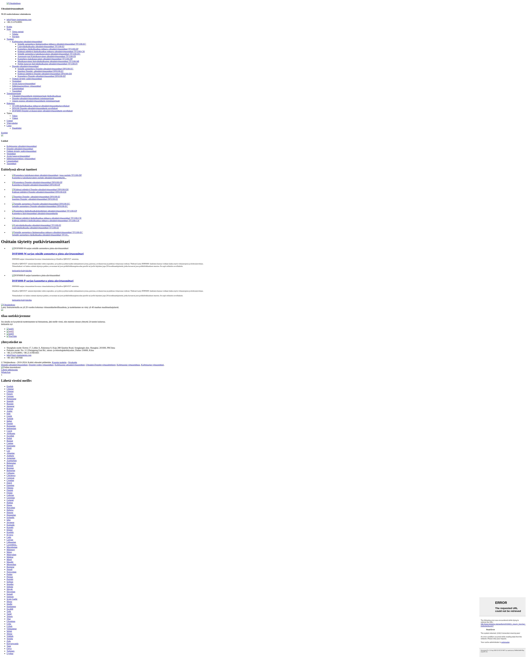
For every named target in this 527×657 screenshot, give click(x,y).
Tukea (14, 116)
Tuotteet (10, 39)
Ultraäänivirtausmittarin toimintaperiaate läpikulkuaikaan (36, 96)
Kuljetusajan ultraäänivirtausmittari (27, 41)
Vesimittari (16, 81)
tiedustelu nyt (7, 324)
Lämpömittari (18, 88)
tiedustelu (16, 271)
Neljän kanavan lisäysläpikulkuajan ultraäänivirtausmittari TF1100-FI (47, 64)
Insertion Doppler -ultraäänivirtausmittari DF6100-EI (40, 71)
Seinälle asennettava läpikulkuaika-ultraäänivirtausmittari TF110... (40, 235)
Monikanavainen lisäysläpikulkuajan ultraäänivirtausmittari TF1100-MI (48, 61)
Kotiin (9, 27)
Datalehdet (16, 128)
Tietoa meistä (17, 32)
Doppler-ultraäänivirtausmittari (25, 66)
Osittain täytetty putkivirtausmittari (27, 78)
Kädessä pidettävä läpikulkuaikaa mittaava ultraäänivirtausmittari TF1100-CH (51, 51)
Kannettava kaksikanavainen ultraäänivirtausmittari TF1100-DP (45, 59)
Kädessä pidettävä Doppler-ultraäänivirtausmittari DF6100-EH (45, 74)
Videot (15, 118)
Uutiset (10, 121)
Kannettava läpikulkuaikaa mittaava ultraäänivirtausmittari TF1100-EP (48, 49)
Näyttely (15, 36)
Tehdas (15, 34)
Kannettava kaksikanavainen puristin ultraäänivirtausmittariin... (39, 178)
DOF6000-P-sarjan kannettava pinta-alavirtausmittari (42, 280)
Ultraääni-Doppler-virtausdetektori (101, 365)
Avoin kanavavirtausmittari (23, 83)
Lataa (9, 125)
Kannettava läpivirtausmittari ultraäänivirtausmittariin (35, 213)
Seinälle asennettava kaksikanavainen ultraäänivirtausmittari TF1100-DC (49, 54)
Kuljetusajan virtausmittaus (128, 365)
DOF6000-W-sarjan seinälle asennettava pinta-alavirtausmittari (48, 253)
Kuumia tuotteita (59, 362)
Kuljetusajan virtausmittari (152, 365)
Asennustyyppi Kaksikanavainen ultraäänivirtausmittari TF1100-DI (47, 56)
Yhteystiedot (12, 123)
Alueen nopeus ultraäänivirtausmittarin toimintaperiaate (36, 101)
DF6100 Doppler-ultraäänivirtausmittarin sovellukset (35, 108)
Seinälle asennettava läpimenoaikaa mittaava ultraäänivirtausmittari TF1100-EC (52, 44)
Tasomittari (17, 91)
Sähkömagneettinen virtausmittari (26, 86)
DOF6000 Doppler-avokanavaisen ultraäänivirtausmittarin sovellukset (42, 111)
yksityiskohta (26, 271)
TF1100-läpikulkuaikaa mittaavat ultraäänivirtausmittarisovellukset (40, 106)
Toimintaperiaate (14, 93)
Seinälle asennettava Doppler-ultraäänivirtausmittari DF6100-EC (45, 69)
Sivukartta (72, 362)
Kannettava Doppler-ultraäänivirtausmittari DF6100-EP (42, 76)
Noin (9, 29)
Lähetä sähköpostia (9, 370)
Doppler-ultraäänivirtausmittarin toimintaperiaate (33, 98)
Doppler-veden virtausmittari (41, 365)
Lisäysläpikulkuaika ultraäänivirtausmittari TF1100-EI (41, 46)
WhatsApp (5, 372)
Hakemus (11, 103)
